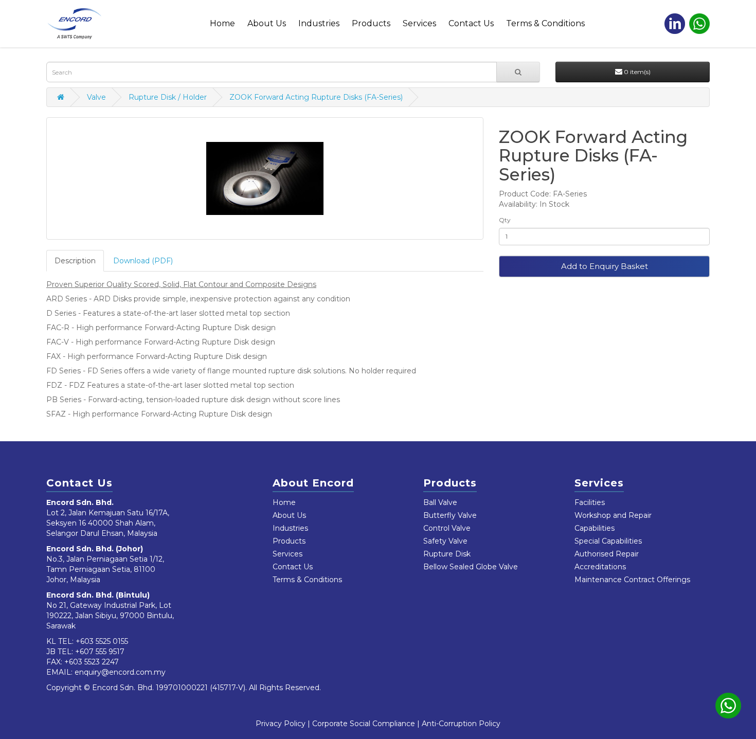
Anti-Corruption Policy (461, 723)
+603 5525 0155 (102, 641)
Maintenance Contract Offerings (632, 579)
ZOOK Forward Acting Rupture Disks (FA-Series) (316, 97)
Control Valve (447, 528)
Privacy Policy (280, 723)
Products (371, 23)
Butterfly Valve (450, 515)
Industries (318, 23)
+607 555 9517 (99, 651)
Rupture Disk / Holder (168, 97)
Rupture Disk (447, 553)
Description (75, 260)
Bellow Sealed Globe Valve (470, 566)
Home (222, 23)
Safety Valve (445, 541)
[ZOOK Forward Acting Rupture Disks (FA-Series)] (264, 178)
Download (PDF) (143, 260)
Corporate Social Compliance (363, 723)
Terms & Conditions (545, 23)
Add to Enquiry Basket (604, 266)
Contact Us (471, 23)
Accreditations (600, 566)
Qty (505, 220)
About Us (266, 23)
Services (419, 23)
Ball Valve (440, 502)
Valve (96, 97)
